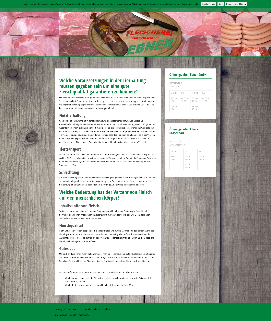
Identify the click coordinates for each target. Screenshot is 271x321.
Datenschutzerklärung (236, 4)
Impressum (83, 315)
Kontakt (72, 315)
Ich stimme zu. (208, 4)
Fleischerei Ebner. (80, 309)
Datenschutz (61, 315)
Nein (220, 4)
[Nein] (267, 4)
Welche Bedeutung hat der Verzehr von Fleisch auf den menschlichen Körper (100, 285)
